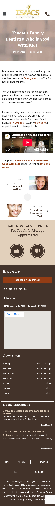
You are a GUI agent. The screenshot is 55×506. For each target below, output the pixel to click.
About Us (22, 462)
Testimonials (42, 462)
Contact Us (39, 472)
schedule (40, 122)
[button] (4, 14)
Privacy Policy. (44, 492)
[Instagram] (15, 288)
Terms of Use (26, 492)
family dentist (32, 78)
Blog (15, 472)
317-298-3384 (17, 122)
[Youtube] (10, 288)
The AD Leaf (40, 499)
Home (6, 462)
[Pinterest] (20, 288)
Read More (45, 425)
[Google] (25, 288)
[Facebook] (5, 288)
